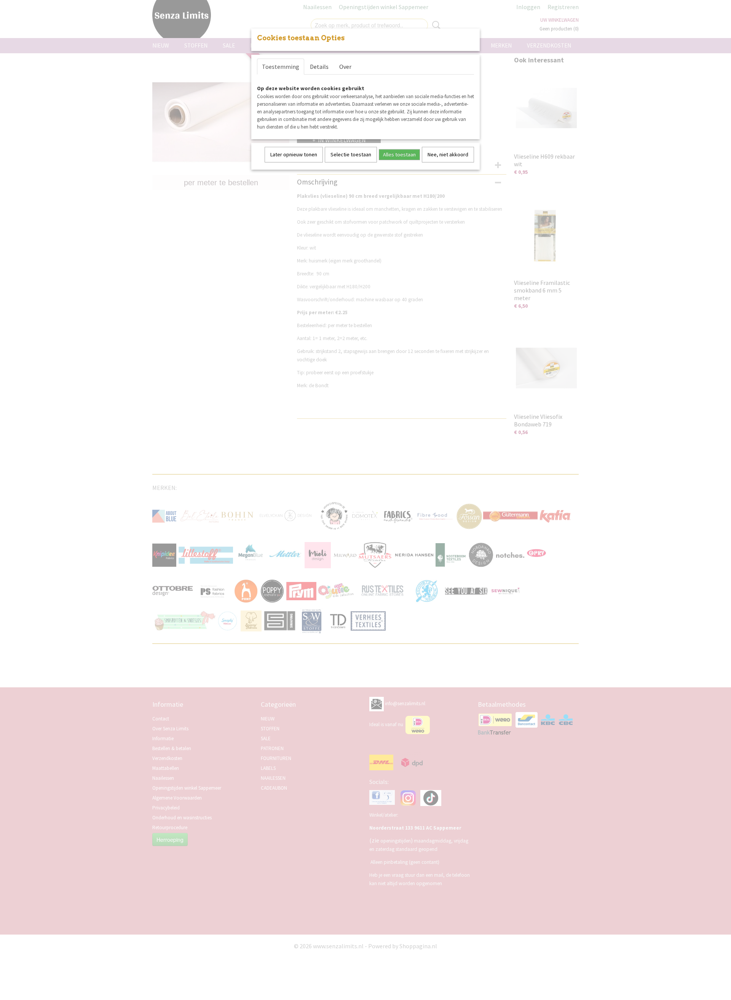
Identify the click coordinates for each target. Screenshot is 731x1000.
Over (345, 66)
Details (319, 66)
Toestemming (280, 66)
